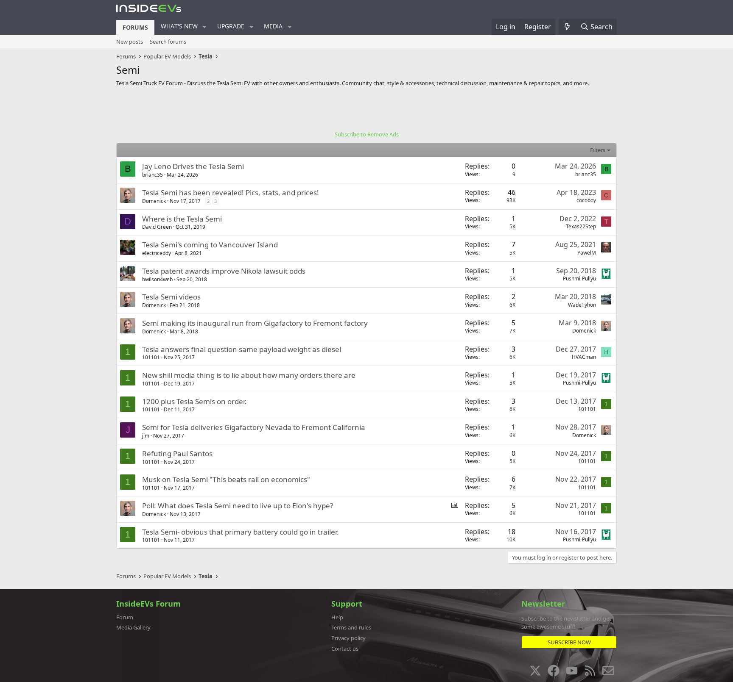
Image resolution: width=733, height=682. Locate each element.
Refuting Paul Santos (177, 453)
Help (337, 617)
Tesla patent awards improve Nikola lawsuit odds (223, 271)
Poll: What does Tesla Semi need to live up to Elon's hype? (237, 505)
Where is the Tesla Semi (182, 219)
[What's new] (567, 27)
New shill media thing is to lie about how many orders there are (248, 375)
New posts (129, 41)
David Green (157, 226)
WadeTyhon (582, 304)
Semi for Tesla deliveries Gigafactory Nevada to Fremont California (253, 427)
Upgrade (230, 26)
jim (145, 435)
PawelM (586, 252)
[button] (205, 27)
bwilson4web (157, 279)
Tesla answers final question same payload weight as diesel (241, 349)
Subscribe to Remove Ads (367, 134)
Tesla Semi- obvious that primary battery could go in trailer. (240, 532)
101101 (151, 357)
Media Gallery (133, 627)
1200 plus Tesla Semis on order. (194, 401)
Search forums (168, 41)
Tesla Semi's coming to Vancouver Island (210, 245)
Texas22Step (581, 226)
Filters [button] (597, 150)
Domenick (154, 201)
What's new (179, 26)
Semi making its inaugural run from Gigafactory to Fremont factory (255, 323)
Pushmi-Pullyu (579, 278)
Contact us (344, 648)
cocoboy (586, 200)
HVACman (584, 356)
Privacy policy (348, 638)
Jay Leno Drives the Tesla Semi (193, 166)
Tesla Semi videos (171, 297)
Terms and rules (351, 627)
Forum (124, 617)
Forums (135, 27)
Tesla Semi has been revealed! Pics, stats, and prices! (230, 192)
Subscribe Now (569, 642)
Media (273, 26)
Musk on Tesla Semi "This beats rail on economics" (226, 479)
